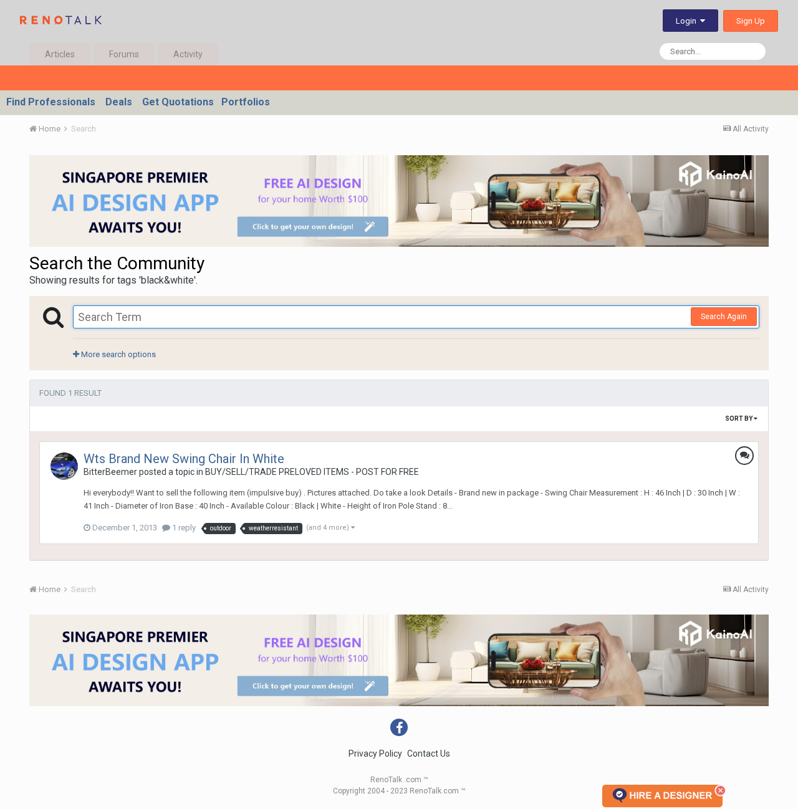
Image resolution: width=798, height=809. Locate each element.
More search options (117, 354)
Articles (60, 54)
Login (688, 21)
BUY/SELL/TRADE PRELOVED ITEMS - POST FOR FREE (312, 472)
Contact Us (428, 754)
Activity (188, 54)
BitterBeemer (110, 472)
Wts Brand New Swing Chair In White (184, 458)
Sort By (739, 418)
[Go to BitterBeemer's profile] (64, 466)
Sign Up (750, 21)
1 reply (183, 527)
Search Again (724, 316)
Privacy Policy (375, 754)
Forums (124, 54)
